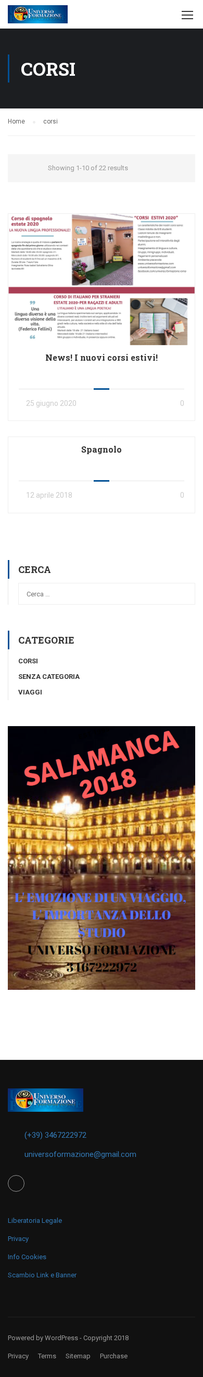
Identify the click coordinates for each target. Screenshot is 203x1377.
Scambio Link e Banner (42, 1275)
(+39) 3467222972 (55, 1135)
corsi (28, 661)
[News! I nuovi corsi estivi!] (101, 278)
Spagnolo (101, 449)
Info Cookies (27, 1257)
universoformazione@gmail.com (80, 1154)
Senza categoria (49, 676)
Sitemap (78, 1356)
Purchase (114, 1356)
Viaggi (30, 692)
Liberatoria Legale (35, 1220)
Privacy (18, 1239)
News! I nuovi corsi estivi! (101, 357)
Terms (47, 1356)
